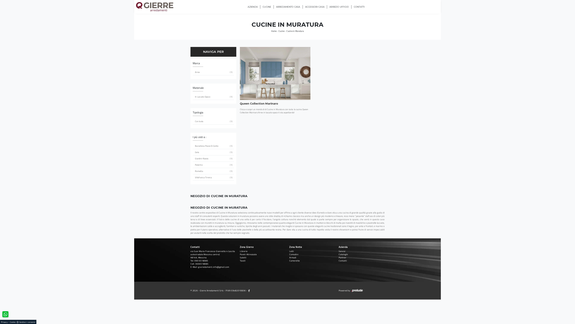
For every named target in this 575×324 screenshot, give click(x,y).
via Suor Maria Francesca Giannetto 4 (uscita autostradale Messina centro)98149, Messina (212, 254)
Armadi (292, 257)
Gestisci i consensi (27, 322)
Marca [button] (196, 63)
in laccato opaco (213, 96)
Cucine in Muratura (295, 31)
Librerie (243, 251)
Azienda (253, 7)
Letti (291, 251)
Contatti (359, 7)
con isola (213, 121)
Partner (342, 257)
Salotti (243, 257)
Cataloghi (343, 254)
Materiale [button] (198, 88)
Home (274, 31)
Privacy (4, 322)
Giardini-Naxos (213, 158)
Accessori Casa (315, 7)
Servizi (342, 251)
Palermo (213, 164)
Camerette (294, 260)
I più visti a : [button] (199, 137)
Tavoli (243, 260)
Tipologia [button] (198, 112)
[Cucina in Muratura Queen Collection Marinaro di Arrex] (275, 73)
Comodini (293, 254)
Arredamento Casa (288, 7)
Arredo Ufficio (339, 7)
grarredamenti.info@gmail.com (213, 266)
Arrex (213, 72)
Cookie (13, 322)
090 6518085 (201, 260)
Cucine (267, 7)
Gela (213, 152)
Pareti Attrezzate (248, 254)
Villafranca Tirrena (213, 177)
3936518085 (201, 263)
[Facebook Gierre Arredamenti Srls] (249, 290)
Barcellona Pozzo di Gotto (213, 145)
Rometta (213, 171)
